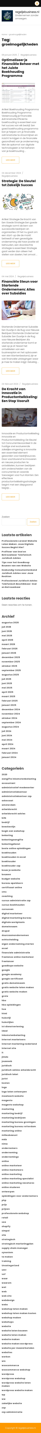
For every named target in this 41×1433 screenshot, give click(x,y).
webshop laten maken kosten (19, 1313)
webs (5, 1304)
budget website (11, 878)
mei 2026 (7, 635)
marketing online (12, 1130)
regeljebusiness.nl (27, 12)
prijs (4, 1204)
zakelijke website (12, 1403)
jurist (5, 1078)
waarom (7, 1282)
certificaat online (12, 887)
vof (3, 1274)
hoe (4, 1009)
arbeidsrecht (9, 809)
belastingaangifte (12, 839)
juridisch (7, 1065)
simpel (6, 1230)
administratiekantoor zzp (17, 796)
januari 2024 (9, 757)
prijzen (6, 1209)
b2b (4, 817)
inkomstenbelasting (13, 1035)
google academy (12, 974)
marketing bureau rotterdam (19, 1126)
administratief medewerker (18, 787)
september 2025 (11, 670)
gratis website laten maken (18, 987)
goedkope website (12, 965)
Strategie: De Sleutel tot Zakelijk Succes (19, 183)
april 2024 (7, 744)
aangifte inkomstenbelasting (19, 778)
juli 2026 (6, 626)
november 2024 (11, 713)
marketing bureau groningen (19, 1122)
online (5, 1161)
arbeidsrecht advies (13, 813)
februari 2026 (9, 648)
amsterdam (9, 804)
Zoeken (6, 516)
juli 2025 (6, 679)
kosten (6, 1083)
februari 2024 (10, 752)
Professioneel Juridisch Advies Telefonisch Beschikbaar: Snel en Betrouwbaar (19, 583)
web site (7, 1295)
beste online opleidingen (16, 848)
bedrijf (6, 822)
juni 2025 (7, 683)
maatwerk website (13, 1096)
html (4, 1013)
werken (6, 1356)
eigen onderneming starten (18, 943)
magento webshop (13, 1104)
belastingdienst (11, 844)
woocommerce (10, 1365)
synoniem (7, 1252)
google (6, 970)
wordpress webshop (13, 1378)
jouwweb (7, 1061)
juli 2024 (6, 731)
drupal (6, 930)
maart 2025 (8, 696)
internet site (9, 1048)
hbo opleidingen (11, 1004)
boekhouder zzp (11, 865)
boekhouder (9, 861)
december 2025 (11, 657)
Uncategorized (10, 1265)
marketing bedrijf (12, 1113)
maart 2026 (8, 644)
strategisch (8, 1239)
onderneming (10, 1152)
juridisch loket (10, 1074)
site (4, 1235)
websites (7, 1352)
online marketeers (12, 1169)
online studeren (11, 1187)
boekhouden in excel (14, 857)
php (4, 1200)
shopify (6, 1226)
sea (4, 1222)
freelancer (8, 961)
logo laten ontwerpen (14, 1091)
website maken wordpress (17, 1343)
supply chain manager (15, 1248)
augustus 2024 (10, 726)
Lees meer (10, 160)
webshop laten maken (15, 1308)
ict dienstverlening (13, 1026)
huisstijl (6, 1017)
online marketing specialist (18, 1178)
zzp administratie (12, 1412)
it (2, 1052)
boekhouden (9, 852)
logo (4, 1087)
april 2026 (7, 639)
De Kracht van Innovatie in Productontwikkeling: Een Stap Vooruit (20, 395)
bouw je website (11, 870)
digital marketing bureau (16, 917)
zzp (4, 1407)
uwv (4, 1269)
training (6, 1261)
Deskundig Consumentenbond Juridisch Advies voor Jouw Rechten (19, 573)
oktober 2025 (9, 666)
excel (5, 948)
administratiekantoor (14, 791)
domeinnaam (9, 926)
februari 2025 (10, 700)
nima (5, 1143)
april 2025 (7, 692)
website (6, 1326)
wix (4, 1361)
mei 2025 (7, 687)
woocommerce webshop (16, 1369)
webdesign (8, 1300)
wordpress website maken (17, 1390)
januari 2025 (9, 705)
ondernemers (10, 1148)
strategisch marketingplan (17, 1243)
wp (3, 1394)
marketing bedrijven (14, 1117)
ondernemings (10, 1156)
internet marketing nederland (19, 1043)
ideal (5, 1030)
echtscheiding (10, 939)
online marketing (12, 1174)
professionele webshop (15, 1213)
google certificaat (12, 978)
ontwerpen (8, 1191)
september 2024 (11, 722)
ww (4, 1399)
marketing (8, 1109)
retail (5, 1217)
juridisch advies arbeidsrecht (19, 1069)
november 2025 (11, 661)
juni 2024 (7, 735)
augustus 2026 (10, 622)
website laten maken (14, 1335)
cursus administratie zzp (16, 900)
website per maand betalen (18, 1348)
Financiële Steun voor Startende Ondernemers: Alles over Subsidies (20, 287)
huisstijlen (8, 1022)
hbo (4, 1000)
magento (7, 1100)
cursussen (8, 909)
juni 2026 (7, 631)
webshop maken (11, 1317)
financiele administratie (16, 952)
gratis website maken (14, 991)
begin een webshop (13, 831)
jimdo (5, 1056)
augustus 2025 (10, 674)
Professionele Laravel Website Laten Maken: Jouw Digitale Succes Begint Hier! (19, 544)
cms (4, 891)
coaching (7, 896)
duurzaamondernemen (15, 935)
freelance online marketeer (18, 957)
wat (4, 1287)
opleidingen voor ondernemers (20, 1195)
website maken (11, 1339)
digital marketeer (12, 913)
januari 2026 (9, 652)
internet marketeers (14, 1039)
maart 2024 (8, 748)
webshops (8, 1321)
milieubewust (10, 1135)
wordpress (8, 1374)
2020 (4, 774)
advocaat (7, 800)
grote (5, 996)
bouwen (6, 874)
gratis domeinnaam (13, 983)
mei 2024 (7, 739)
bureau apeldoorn (12, 883)
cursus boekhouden (13, 904)
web (4, 1291)
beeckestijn (8, 826)
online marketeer (12, 1165)
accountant (8, 783)
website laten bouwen (15, 1330)
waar (5, 1278)
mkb (4, 1139)
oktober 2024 (9, 718)
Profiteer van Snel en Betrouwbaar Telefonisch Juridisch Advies (16, 554)
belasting (7, 835)
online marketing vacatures (18, 1182)
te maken (7, 1256)
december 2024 (11, 709)
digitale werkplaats (13, 922)
